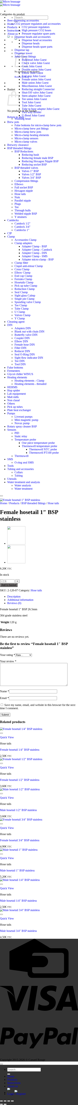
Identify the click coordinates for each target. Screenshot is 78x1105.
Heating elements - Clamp (29, 380)
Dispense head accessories (37, 40)
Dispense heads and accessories (33, 36)
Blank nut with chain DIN (29, 331)
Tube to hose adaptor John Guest (40, 108)
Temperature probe (25, 439)
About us (12, 33)
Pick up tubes (15, 406)
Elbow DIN (21, 341)
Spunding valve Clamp (28, 302)
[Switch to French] (46, 1091)
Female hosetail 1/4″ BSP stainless (19, 749)
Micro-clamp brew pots (28, 131)
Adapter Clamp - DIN (34, 252)
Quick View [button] (7, 737)
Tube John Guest (31, 105)
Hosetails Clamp (24, 282)
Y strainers (21, 216)
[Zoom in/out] (1, 1101)
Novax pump (22, 423)
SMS (10, 459)
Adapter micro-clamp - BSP (38, 259)
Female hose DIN (25, 344)
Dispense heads (31, 43)
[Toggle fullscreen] (5, 1101)
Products (12, 27)
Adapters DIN (23, 328)
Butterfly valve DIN (26, 334)
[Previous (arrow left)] (1, 1104)
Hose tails (20, 194)
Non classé (13, 400)
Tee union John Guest (34, 99)
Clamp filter (21, 262)
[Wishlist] (1, 495)
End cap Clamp (23, 275)
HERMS (12, 387)
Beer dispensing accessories (23, 20)
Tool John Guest (31, 102)
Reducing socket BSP (34, 164)
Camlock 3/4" (22, 226)
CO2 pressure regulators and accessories (38, 23)
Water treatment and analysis (23, 482)
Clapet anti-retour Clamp (29, 266)
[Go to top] (1, 1064)
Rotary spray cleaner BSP (22, 426)
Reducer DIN (22, 351)
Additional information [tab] (20, 599)
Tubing (19, 475)
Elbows (19, 184)
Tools (10, 465)
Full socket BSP (24, 187)
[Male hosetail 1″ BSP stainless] (16, 562)
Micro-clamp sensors (26, 138)
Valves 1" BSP (30, 171)
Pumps (11, 413)
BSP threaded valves (26, 167)
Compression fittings (26, 180)
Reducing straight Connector (38, 89)
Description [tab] (13, 596)
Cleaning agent (15, 321)
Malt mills (13, 397)
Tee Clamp (21, 305)
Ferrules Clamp (23, 279)
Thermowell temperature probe (39, 446)
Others (11, 403)
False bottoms (15, 367)
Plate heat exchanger (19, 410)
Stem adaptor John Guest (36, 95)
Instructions (13, 30)
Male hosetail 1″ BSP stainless (17, 870)
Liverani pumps (23, 416)
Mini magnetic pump (26, 419)
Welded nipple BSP (26, 213)
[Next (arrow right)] (5, 1104)
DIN (10, 324)
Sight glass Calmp (25, 295)
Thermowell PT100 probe (44, 452)
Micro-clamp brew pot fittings (32, 128)
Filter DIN (20, 347)
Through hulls (23, 210)
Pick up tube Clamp (26, 285)
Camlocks (13, 220)
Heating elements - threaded (30, 383)
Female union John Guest (36, 79)
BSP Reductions (24, 151)
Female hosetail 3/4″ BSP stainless (19, 840)
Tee (17, 207)
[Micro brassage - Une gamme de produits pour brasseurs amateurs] (10, 3)
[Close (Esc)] (12, 1101)
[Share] (8, 1101)
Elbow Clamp (22, 272)
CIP (9, 233)
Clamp (11, 236)
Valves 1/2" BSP (31, 174)
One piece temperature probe (38, 442)
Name (4, 691)
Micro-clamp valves (26, 141)
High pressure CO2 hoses (36, 30)
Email (4, 698)
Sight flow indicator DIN (29, 357)
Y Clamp (20, 318)
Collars (19, 472)
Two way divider (31, 112)
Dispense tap (22, 49)
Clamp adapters (23, 243)
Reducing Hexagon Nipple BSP (40, 161)
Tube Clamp (22, 308)
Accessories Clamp (25, 239)
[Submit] (8, 1074)
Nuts (17, 197)
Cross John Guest (32, 66)
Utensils (12, 478)
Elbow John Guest (32, 72)
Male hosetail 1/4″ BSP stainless (18, 900)
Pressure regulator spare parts (38, 33)
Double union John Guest (36, 69)
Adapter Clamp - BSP (34, 246)
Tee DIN (20, 361)
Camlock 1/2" (22, 223)
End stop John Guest (34, 76)
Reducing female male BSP (37, 158)
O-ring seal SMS (24, 462)
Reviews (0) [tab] (14, 603)
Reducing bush (30, 154)
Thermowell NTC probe (43, 449)
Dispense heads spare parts (37, 46)
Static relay (21, 436)
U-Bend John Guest (33, 115)
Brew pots (13, 122)
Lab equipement (16, 393)
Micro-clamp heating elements (32, 135)
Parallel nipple (23, 200)
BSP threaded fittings (19, 148)
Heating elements (17, 377)
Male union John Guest (35, 82)
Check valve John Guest (36, 63)
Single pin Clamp (24, 298)
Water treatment (23, 488)
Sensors (11, 429)
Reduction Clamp (25, 288)
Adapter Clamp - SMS (35, 256)
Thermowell (21, 455)
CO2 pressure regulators (36, 27)
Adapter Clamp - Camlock (37, 249)
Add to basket (8, 585)
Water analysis (23, 485)
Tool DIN (20, 364)
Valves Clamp (22, 315)
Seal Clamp (21, 292)
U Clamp (20, 311)
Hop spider (13, 390)
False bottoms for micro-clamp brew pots (38, 125)
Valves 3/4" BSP (31, 177)
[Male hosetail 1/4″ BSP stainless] (16, 543)
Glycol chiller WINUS (20, 374)
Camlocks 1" (22, 230)
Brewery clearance (18, 144)
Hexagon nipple (24, 190)
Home (10, 23)
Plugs (18, 203)
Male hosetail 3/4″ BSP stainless (18, 930)
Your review (8, 661)
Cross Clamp (22, 269)
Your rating (7, 654)
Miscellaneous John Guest (37, 85)
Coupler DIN (22, 338)
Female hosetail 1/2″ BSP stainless (19, 779)
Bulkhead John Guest (34, 59)
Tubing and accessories (20, 469)
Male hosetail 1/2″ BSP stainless (18, 810)
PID (17, 433)
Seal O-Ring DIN (25, 354)
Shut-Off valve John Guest (37, 92)
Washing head (23, 118)
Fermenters (13, 370)
